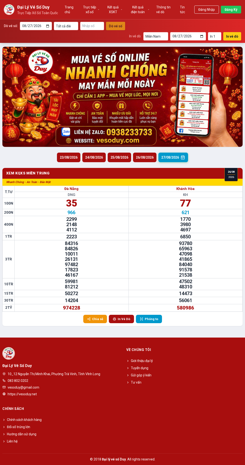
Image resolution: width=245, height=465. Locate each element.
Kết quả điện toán (138, 9)
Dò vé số (115, 26)
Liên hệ (12, 441)
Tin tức (182, 9)
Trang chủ (69, 9)
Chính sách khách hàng (24, 420)
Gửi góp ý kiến (141, 375)
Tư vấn (136, 382)
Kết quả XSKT (113, 9)
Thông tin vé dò (163, 9)
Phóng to (151, 319)
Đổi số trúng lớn (18, 427)
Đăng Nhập (206, 9)
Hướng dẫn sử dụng (21, 434)
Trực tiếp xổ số (89, 9)
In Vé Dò (124, 319)
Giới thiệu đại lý (142, 361)
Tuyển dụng (139, 368)
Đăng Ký (231, 9)
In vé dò (232, 36)
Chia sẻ (97, 319)
